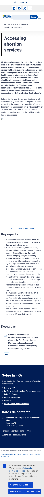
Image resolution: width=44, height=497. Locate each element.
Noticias (7, 400)
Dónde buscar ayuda (12, 397)
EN (6, 354)
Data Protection (35, 454)
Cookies (25, 454)
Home (4, 24)
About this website (7, 454)
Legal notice (17, 454)
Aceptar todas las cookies (20, 485)
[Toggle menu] (40, 17)
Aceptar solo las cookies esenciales (25, 491)
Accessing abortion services (12, 27)
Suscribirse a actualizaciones (16, 404)
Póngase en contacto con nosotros (16, 431)
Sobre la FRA (9, 388)
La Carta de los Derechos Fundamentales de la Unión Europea (23, 392)
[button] (14, 8)
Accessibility (5, 456)
